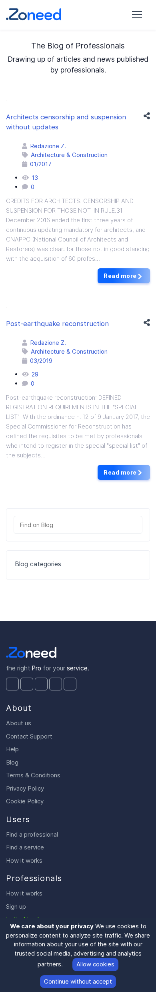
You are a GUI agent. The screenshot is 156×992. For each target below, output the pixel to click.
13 (35, 177)
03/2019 (41, 360)
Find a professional (32, 834)
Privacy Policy (25, 788)
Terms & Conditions (33, 775)
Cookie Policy (25, 801)
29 (35, 374)
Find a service (25, 847)
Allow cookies (95, 964)
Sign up (16, 906)
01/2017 (41, 164)
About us (18, 723)
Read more (121, 275)
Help (12, 749)
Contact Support (29, 736)
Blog (12, 762)
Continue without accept (78, 981)
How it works (24, 860)
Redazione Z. (48, 146)
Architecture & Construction (69, 155)
